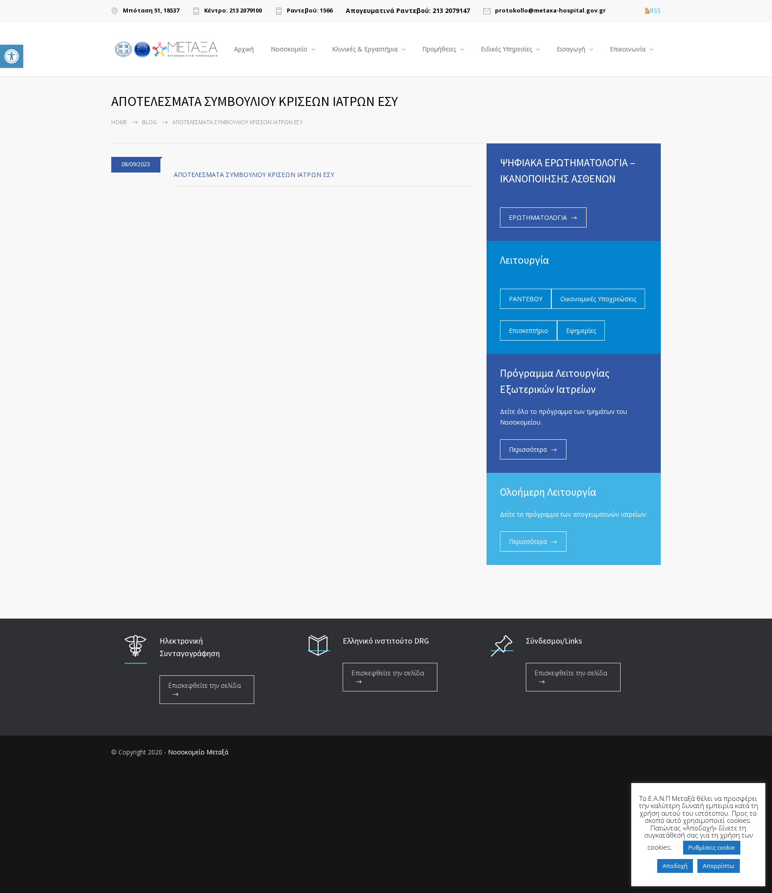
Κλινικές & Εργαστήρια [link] (365, 49)
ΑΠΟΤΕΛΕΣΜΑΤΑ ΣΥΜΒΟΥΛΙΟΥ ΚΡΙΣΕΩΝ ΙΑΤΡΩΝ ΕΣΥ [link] (254, 174)
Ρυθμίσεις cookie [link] (711, 847)
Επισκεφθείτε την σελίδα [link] (204, 685)
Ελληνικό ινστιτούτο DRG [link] (386, 641)
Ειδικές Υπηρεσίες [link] (506, 49)
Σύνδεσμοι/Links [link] (554, 641)
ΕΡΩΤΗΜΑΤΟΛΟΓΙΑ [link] (538, 217)
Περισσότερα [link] (528, 449)
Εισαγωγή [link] (571, 49)
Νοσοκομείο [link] (289, 49)
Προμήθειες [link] (439, 49)
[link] (11, 56)
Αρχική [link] (244, 49)
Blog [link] (149, 122)
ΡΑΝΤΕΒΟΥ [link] (525, 299)
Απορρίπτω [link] (718, 866)
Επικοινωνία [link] (628, 49)
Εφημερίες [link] (581, 330)
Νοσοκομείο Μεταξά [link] (198, 752)
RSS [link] (655, 11)
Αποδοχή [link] (675, 866)
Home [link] (119, 122)
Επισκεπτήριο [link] (528, 330)
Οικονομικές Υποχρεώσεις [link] (598, 299)
